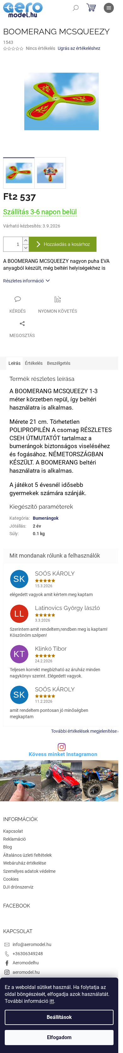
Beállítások (59, 1017)
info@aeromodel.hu (32, 944)
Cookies (11, 879)
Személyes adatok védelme (29, 871)
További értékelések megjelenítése (84, 731)
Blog (7, 846)
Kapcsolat (13, 831)
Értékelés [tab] (34, 363)
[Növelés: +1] (25, 240)
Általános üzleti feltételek (27, 855)
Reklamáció (14, 839)
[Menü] (108, 8)
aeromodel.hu (26, 972)
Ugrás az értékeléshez (79, 48)
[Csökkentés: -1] (25, 247)
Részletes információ (23, 280)
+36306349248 (28, 953)
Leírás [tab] (14, 363)
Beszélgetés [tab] (58, 363)
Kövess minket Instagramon (63, 754)
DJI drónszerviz (18, 887)
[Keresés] (75, 8)
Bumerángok (45, 518)
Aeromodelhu (26, 962)
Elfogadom (59, 1037)
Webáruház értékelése (24, 863)
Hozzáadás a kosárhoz (67, 244)
